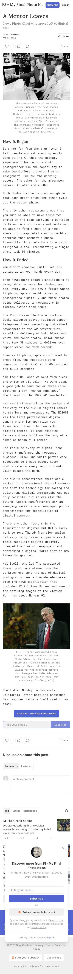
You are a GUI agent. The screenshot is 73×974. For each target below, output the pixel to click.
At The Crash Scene (17, 821)
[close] (63, 848)
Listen (65, 36)
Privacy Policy (39, 927)
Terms (49, 945)
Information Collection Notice (47, 923)
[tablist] (18, 766)
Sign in (65, 5)
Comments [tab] (11, 766)
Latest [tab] (16, 810)
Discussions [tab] (30, 810)
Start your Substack (27, 957)
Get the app (54, 957)
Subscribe (52, 5)
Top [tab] (7, 810)
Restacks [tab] (26, 766)
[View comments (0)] (18, 46)
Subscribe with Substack (39, 912)
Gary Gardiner (11, 34)
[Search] (66, 810)
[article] (36, 829)
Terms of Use (56, 920)
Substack (19, 966)
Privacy (39, 945)
